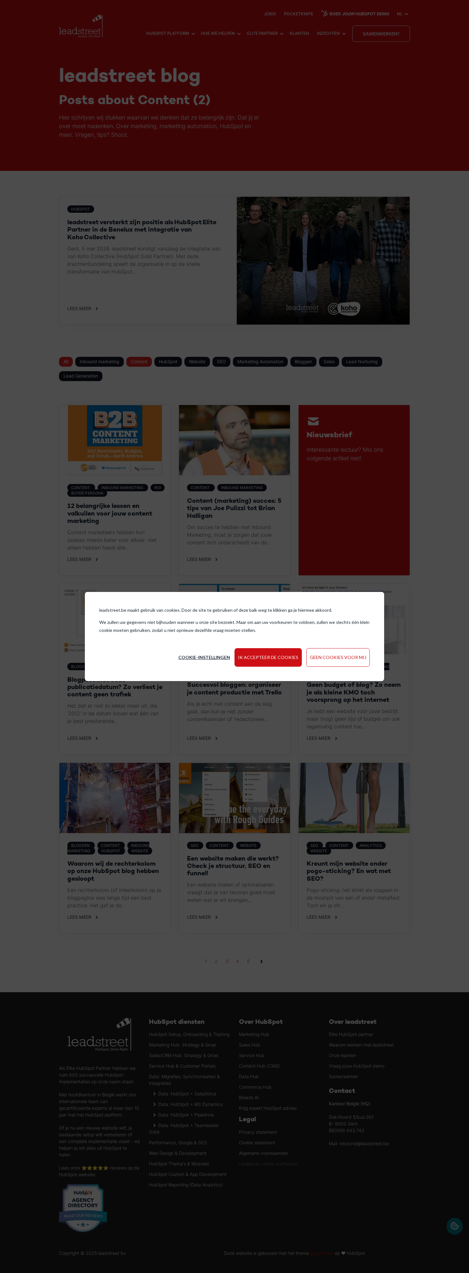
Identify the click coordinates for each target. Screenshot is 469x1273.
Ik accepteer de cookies (268, 657)
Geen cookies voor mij (338, 657)
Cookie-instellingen (204, 657)
